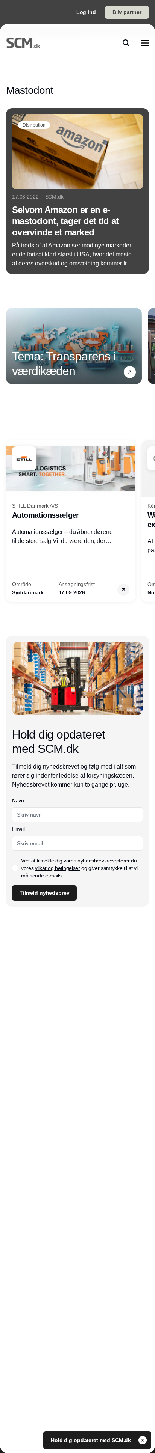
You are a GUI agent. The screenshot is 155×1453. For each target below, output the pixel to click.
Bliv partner (126, 12)
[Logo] (23, 42)
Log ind (86, 12)
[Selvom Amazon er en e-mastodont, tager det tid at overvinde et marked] (77, 191)
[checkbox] (15, 868)
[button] (130, 372)
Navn (18, 800)
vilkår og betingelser (57, 868)
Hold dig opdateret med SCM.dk (91, 1440)
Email (18, 829)
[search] (126, 42)
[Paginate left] (12, 346)
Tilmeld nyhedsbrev (44, 893)
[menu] (145, 42)
